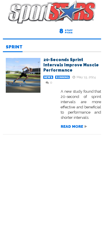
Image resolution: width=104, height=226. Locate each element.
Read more (72, 126)
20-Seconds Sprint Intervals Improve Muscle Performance (71, 64)
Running (62, 77)
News (48, 77)
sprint (14, 47)
